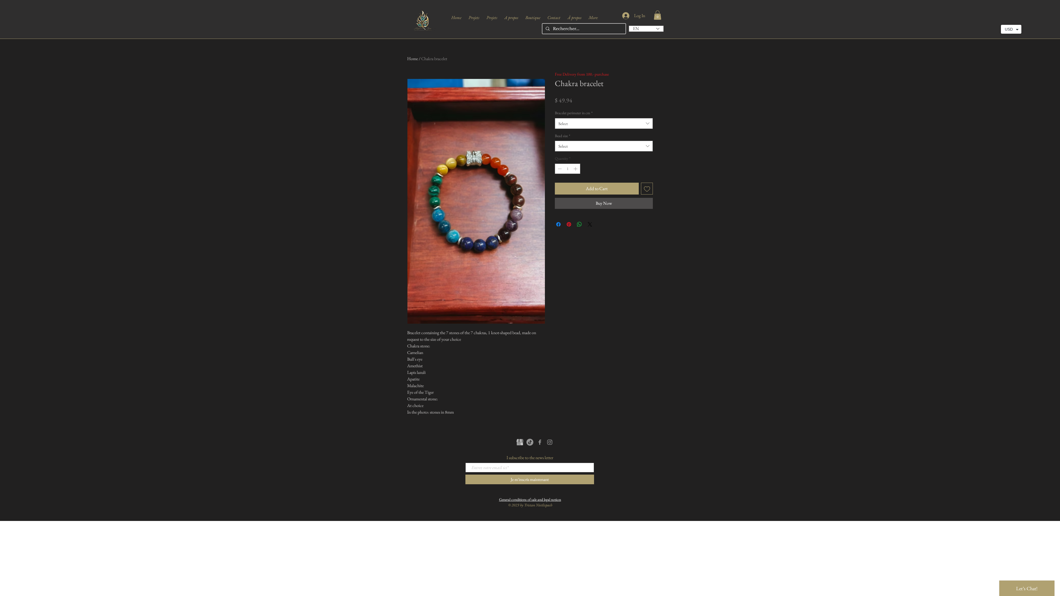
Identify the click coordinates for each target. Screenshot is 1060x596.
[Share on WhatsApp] (579, 224)
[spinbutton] (568, 169)
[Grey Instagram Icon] (549, 442)
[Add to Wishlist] (647, 189)
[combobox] (604, 123)
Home (412, 59)
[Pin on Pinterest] (569, 224)
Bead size (562, 135)
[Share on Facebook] (558, 224)
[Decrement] (559, 169)
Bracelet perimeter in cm (574, 112)
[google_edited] (519, 442)
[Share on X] (590, 224)
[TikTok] (529, 442)
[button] (657, 15)
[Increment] (576, 169)
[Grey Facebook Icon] (539, 442)
